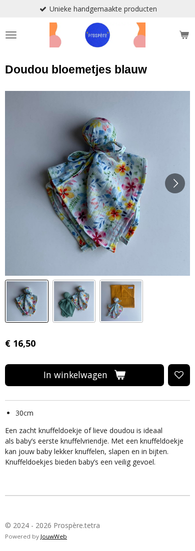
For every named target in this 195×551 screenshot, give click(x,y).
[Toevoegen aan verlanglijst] (179, 375)
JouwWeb (53, 536)
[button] (26, 301)
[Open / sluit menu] (11, 34)
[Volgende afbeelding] (175, 183)
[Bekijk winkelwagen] (184, 34)
